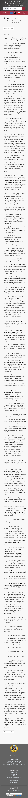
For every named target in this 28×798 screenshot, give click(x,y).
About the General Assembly (14, 777)
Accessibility (14, 779)
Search (6, 9)
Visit (14, 775)
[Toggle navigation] (18, 12)
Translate (18, 795)
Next (12, 28)
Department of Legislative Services (14, 761)
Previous (6, 28)
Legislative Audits (19, 5)
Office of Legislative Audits (14, 763)
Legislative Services (9, 5)
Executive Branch (14, 758)
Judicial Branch (14, 759)
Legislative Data (17, 790)
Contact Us (14, 774)
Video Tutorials (14, 782)
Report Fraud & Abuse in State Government (14, 764)
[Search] (23, 8)
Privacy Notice (14, 780)
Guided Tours (14, 772)
